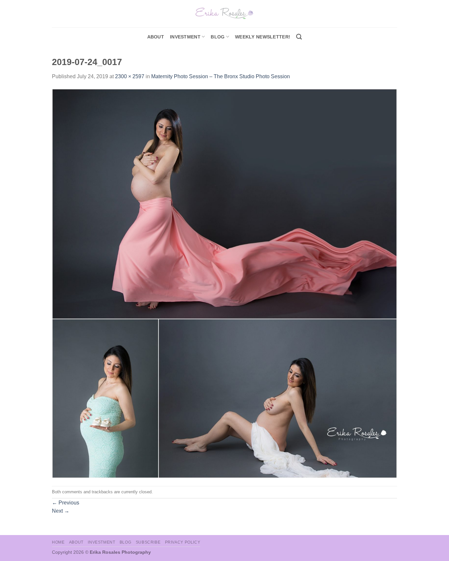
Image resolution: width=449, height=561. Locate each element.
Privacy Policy (183, 542)
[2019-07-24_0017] (224, 283)
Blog (218, 36)
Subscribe (148, 542)
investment (185, 36)
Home (58, 542)
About (155, 36)
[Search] (299, 37)
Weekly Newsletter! (262, 36)
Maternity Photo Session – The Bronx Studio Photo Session (220, 76)
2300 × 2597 (129, 76)
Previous (65, 502)
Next (60, 511)
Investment (101, 542)
